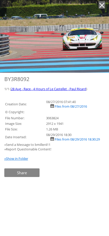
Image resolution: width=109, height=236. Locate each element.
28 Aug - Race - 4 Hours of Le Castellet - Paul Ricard (48, 89)
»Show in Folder (16, 158)
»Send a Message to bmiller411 (27, 144)
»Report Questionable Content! (27, 149)
